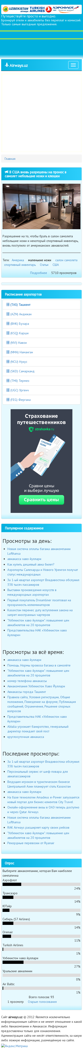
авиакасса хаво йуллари (24, 559)
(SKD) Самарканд (22, 371)
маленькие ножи (39, 260)
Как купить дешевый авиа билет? (30, 564)
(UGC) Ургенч (19, 390)
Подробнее (38, 273)
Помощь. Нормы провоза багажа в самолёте (39, 665)
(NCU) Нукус (18, 362)
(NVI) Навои (18, 343)
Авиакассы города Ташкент (26, 692)
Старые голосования (42, 1002)
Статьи (44, 265)
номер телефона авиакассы (27, 681)
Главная (10, 159)
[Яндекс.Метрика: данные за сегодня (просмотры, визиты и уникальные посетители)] (14, 1046)
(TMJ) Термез (19, 381)
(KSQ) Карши (19, 333)
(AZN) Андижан (20, 314)
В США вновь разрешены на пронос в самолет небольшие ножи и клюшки (35, 174)
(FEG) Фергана (20, 400)
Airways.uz (18, 65)
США (56, 265)
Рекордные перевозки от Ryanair (30, 843)
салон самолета (66, 260)
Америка (18, 260)
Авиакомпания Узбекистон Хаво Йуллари (36, 686)
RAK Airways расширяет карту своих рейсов (38, 827)
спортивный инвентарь (20, 265)
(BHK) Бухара (19, 324)
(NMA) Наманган (21, 352)
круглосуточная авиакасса (25, 737)
